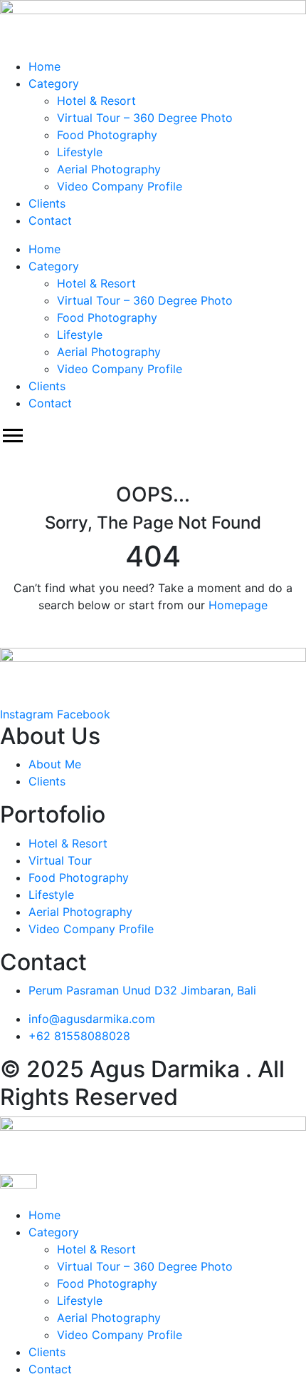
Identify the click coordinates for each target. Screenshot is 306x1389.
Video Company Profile (119, 186)
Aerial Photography (109, 169)
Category (53, 83)
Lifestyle (79, 152)
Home (44, 66)
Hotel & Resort (96, 100)
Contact (50, 220)
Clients (46, 203)
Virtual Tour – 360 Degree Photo (145, 118)
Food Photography (107, 135)
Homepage (238, 605)
